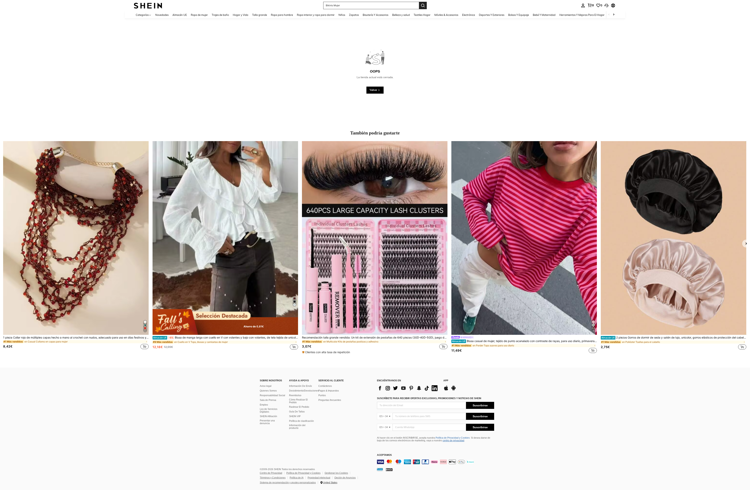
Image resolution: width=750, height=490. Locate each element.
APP (445, 380)
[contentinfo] (435, 462)
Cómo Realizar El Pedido (298, 401)
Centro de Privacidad (271, 473)
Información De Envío (300, 386)
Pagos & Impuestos (328, 390)
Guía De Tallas (297, 411)
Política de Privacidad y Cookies (453, 437)
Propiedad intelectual (319, 477)
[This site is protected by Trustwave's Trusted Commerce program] (380, 469)
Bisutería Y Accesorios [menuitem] (375, 14)
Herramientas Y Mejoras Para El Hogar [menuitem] (581, 14)
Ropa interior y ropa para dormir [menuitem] (316, 14)
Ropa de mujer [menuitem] (199, 14)
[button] (606, 5)
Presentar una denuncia (267, 422)
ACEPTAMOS (384, 455)
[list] (408, 388)
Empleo (264, 404)
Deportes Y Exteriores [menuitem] (491, 14)
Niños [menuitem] (341, 14)
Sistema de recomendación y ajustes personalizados (288, 482)
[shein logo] (148, 5)
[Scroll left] (609, 15)
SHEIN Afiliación (268, 416)
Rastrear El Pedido (299, 407)
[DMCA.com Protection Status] (389, 469)
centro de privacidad (453, 440)
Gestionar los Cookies (336, 473)
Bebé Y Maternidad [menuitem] (544, 14)
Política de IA (297, 477)
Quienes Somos (268, 390)
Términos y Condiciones (273, 477)
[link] (590, 5)
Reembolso (295, 395)
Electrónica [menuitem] (468, 14)
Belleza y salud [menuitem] (401, 14)
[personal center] (583, 5)
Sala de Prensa (268, 400)
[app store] (446, 390)
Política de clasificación (301, 421)
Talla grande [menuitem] (259, 14)
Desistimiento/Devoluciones (304, 390)
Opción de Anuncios (345, 477)
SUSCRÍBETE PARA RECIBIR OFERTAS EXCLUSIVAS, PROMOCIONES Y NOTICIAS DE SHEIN (429, 398)
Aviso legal (265, 386)
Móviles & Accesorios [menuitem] (446, 14)
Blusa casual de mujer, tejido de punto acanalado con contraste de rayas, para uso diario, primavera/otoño (524, 341)
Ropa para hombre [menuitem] (282, 14)
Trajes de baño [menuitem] (220, 14)
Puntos (322, 395)
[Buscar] (423, 5)
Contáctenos (325, 386)
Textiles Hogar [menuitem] (422, 14)
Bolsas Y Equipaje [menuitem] (518, 14)
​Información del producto (297, 426)
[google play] (453, 390)
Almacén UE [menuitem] (179, 14)
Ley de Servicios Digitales (268, 410)
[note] (225, 322)
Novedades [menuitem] (162, 14)
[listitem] (76, 247)
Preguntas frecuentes (329, 400)
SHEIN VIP (295, 416)
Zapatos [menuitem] (354, 14)
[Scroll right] (613, 15)
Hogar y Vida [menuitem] (240, 14)
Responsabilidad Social (272, 395)
